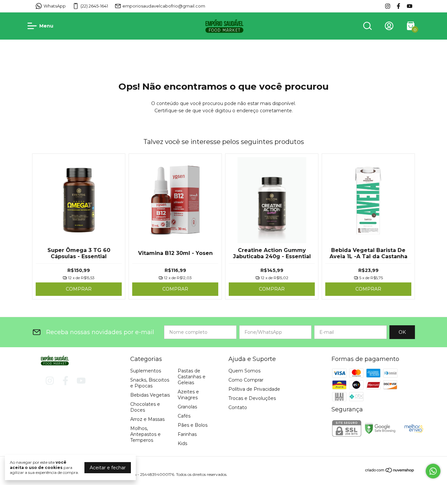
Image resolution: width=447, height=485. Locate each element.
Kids (182, 443)
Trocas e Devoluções (252, 398)
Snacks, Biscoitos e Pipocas (149, 383)
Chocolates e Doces (145, 407)
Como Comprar (245, 380)
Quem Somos (244, 371)
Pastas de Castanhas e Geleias (192, 377)
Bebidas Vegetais (150, 395)
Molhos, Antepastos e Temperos (145, 434)
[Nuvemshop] (390, 471)
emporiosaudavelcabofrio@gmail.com (163, 6)
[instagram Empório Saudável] (387, 6)
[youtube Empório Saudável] (409, 6)
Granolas (187, 407)
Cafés (184, 416)
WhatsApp (55, 6)
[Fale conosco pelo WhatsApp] (433, 471)
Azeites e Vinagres (188, 395)
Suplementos (145, 371)
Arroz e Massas (147, 419)
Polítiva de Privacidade (254, 389)
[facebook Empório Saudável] (398, 6)
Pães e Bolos (192, 425)
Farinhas (187, 434)
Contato (237, 407)
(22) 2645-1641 (94, 6)
